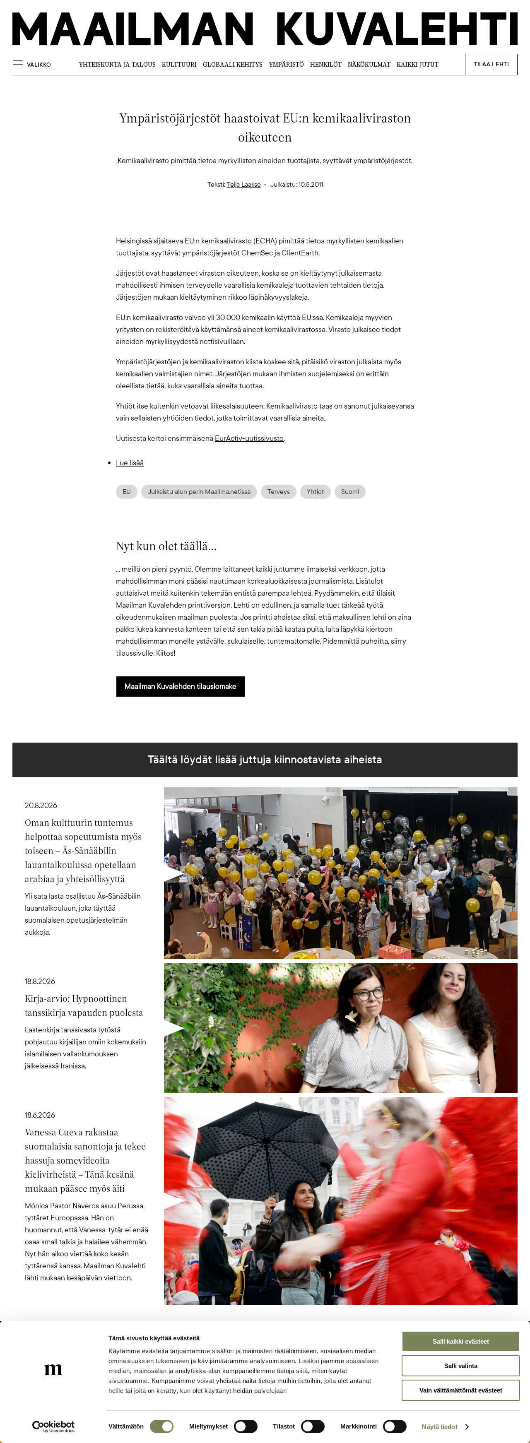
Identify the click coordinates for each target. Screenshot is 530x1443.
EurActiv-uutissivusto (249, 438)
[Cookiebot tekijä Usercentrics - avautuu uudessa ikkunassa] (53, 1427)
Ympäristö (286, 64)
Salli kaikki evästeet (461, 1341)
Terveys (278, 491)
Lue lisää (130, 463)
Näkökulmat (369, 64)
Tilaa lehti (491, 64)
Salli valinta (460, 1365)
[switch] (246, 1426)
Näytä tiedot (439, 1426)
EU (127, 491)
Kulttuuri (179, 64)
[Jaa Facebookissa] (278, 221)
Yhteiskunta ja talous (117, 64)
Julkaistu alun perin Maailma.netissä (199, 491)
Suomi (350, 491)
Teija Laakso (244, 184)
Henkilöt (326, 64)
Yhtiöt (315, 491)
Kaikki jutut (417, 64)
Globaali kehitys (233, 64)
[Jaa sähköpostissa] (304, 221)
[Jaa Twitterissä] (225, 221)
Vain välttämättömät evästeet (460, 1390)
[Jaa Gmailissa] (251, 221)
